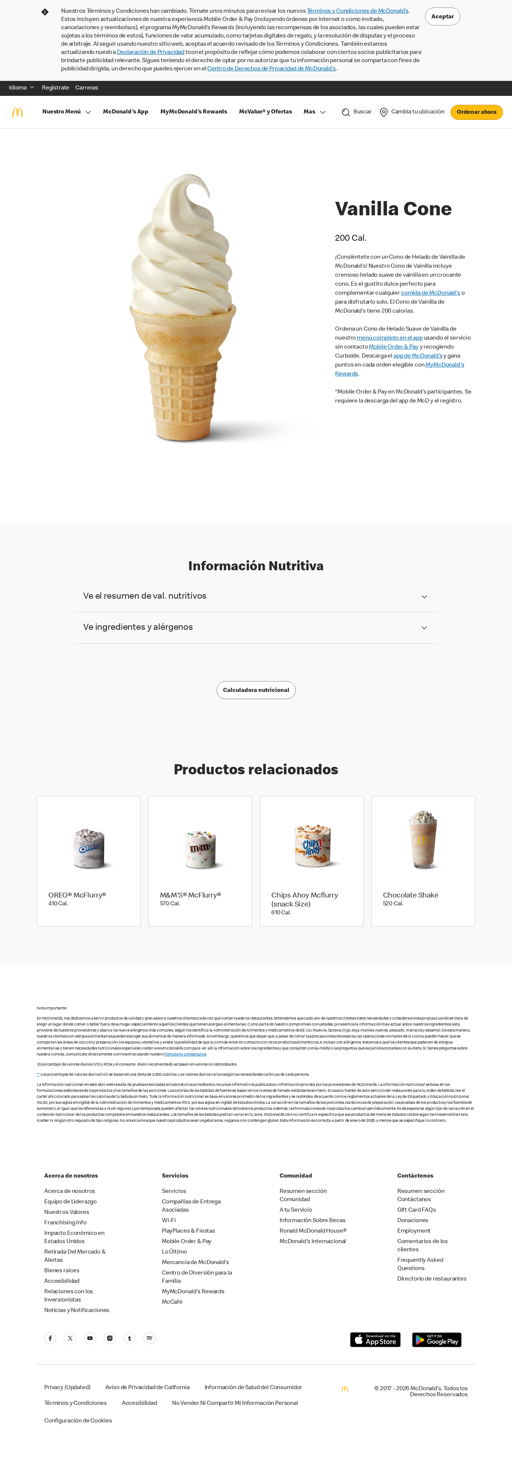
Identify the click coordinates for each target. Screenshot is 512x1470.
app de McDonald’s (418, 356)
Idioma (18, 88)
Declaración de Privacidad (150, 53)
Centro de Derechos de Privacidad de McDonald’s (271, 69)
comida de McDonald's (430, 294)
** (38, 1075)
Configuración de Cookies (78, 1421)
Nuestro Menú (61, 112)
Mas (309, 112)
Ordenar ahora (477, 113)
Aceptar (442, 17)
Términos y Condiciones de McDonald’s (358, 12)
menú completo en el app (390, 338)
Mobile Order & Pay (393, 347)
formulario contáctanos (185, 1055)
